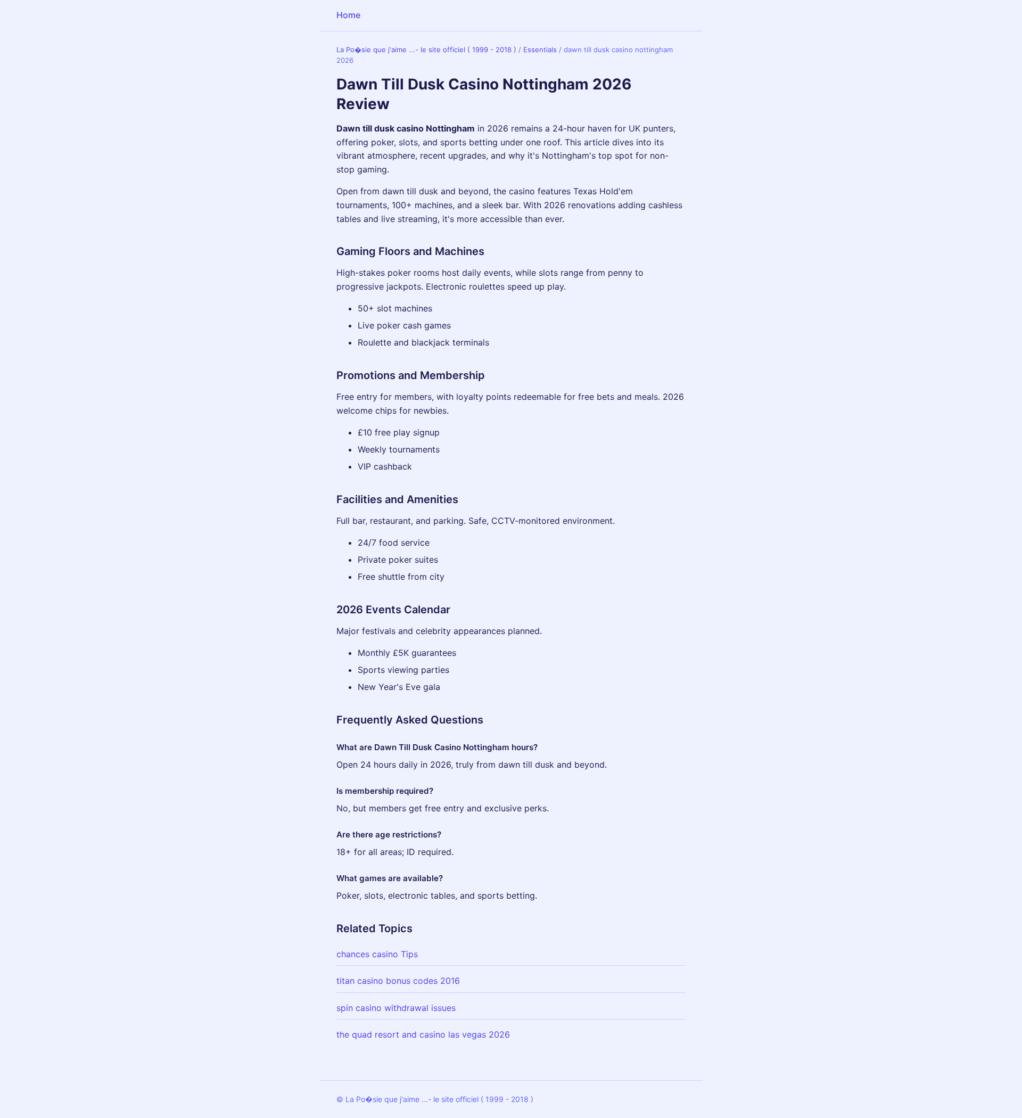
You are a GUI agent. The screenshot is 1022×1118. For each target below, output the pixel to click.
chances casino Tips (377, 954)
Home (348, 15)
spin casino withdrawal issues (396, 1007)
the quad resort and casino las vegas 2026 (423, 1034)
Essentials (540, 49)
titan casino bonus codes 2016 (398, 980)
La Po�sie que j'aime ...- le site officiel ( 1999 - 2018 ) (426, 49)
